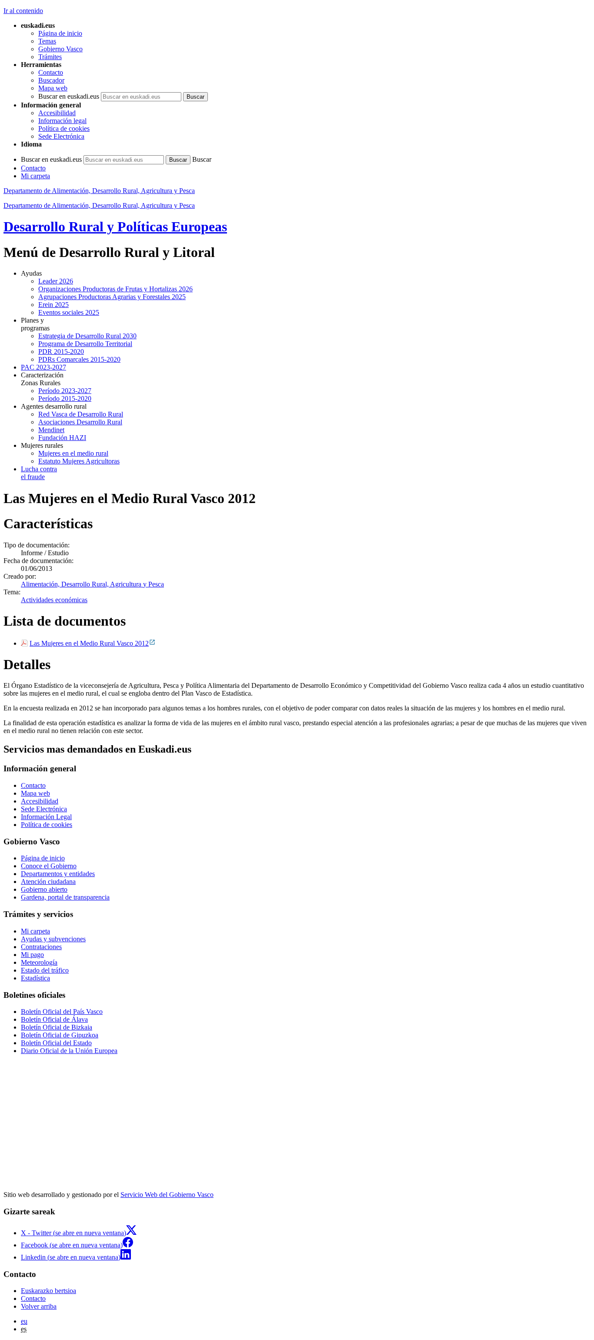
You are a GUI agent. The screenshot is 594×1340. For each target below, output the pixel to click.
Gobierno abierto (44, 889)
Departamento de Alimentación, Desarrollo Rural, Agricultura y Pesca (99, 190)
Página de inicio (60, 33)
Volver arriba (39, 1306)
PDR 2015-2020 (61, 351)
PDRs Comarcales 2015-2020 (79, 359)
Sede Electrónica (61, 136)
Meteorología (39, 962)
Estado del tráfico (45, 970)
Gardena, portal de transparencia (65, 897)
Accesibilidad (57, 113)
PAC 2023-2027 (43, 367)
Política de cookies (64, 128)
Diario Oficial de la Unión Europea (69, 1050)
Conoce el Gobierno (49, 866)
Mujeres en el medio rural (73, 453)
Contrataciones (41, 946)
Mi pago (32, 954)
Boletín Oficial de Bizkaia (56, 1027)
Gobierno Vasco (60, 49)
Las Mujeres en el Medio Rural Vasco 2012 (89, 643)
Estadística (35, 978)
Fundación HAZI (62, 437)
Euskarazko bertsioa (48, 1290)
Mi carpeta (35, 176)
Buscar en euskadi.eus (68, 96)
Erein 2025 (53, 304)
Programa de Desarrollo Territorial (85, 343)
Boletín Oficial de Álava (54, 1019)
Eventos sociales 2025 (68, 312)
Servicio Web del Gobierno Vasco (167, 1194)
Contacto (50, 72)
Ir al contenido (23, 10)
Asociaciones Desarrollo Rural (80, 422)
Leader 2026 (55, 281)
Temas (47, 41)
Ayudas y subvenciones (53, 939)
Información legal (62, 120)
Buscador (51, 80)
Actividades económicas (54, 599)
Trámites (50, 56)
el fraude (39, 472)
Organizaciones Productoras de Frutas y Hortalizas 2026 (115, 289)
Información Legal (46, 816)
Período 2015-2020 (64, 398)
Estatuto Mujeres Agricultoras (79, 461)
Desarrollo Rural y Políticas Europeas (115, 226)
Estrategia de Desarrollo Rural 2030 (87, 336)
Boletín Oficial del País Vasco (62, 1011)
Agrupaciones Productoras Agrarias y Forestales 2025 (112, 296)
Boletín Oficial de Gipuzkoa (59, 1035)
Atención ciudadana (48, 881)
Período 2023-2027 (64, 390)
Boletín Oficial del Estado (56, 1043)
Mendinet (51, 429)
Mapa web (52, 88)
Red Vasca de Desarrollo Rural (80, 414)
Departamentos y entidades (58, 873)
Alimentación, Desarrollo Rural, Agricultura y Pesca (92, 584)
